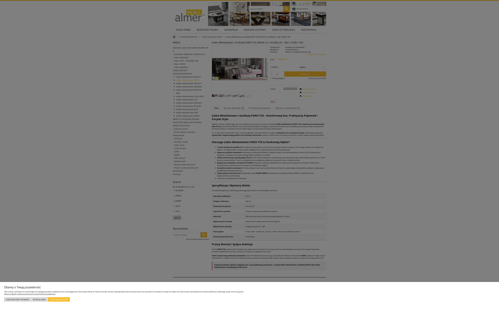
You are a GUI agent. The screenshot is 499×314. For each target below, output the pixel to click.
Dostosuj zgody (39, 299)
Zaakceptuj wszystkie (59, 299)
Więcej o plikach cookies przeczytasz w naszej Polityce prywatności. (30, 294)
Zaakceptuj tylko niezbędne (17, 299)
